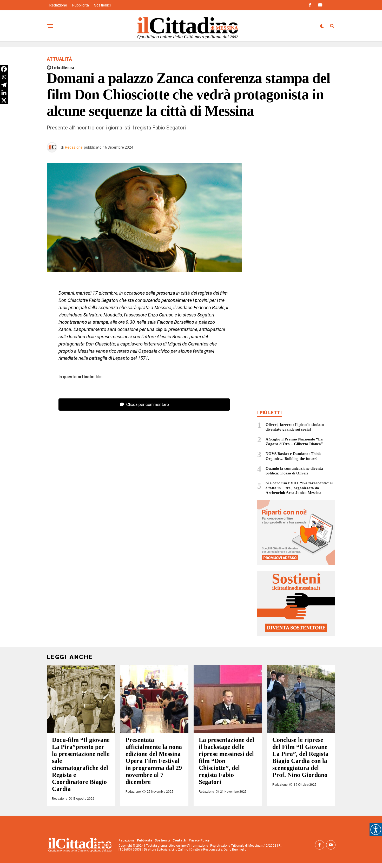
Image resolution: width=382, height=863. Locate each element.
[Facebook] (4, 69)
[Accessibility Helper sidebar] (376, 829)
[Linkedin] (4, 92)
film (99, 377)
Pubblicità (80, 5)
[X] (4, 100)
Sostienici (102, 5)
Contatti (179, 840)
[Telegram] (4, 85)
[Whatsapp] (4, 77)
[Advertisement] (296, 200)
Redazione (58, 5)
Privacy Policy (199, 840)
